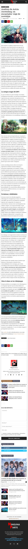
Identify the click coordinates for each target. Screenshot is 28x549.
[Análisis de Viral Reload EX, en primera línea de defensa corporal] (4, 392)
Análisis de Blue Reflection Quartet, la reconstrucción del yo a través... (13, 479)
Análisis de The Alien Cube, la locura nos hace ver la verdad (20, 354)
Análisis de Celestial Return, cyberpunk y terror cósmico (15, 502)
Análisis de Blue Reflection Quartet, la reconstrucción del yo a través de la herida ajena (17, 386)
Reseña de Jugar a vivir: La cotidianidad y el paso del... (15, 496)
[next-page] (4, 403)
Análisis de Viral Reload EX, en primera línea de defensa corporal (17, 490)
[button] (2, 2)
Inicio (2, 4)
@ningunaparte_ (14, 518)
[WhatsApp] (11, 21)
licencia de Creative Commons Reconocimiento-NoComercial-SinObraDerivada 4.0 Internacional (14, 533)
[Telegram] (11, 375)
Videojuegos (6, 4)
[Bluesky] (22, 375)
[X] (5, 21)
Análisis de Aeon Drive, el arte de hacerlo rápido (7, 354)
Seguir (24, 447)
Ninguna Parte (6, 18)
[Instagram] (8, 375)
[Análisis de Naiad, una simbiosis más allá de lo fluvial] (4, 509)
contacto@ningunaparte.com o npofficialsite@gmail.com (14, 539)
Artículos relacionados (7, 381)
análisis (5, 332)
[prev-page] (2, 403)
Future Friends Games (19, 334)
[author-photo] (14, 365)
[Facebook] (2, 21)
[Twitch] (14, 375)
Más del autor (16, 381)
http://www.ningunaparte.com (14, 369)
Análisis (11, 4)
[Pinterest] (8, 21)
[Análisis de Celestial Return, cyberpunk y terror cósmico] (4, 398)
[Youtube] (19, 375)
